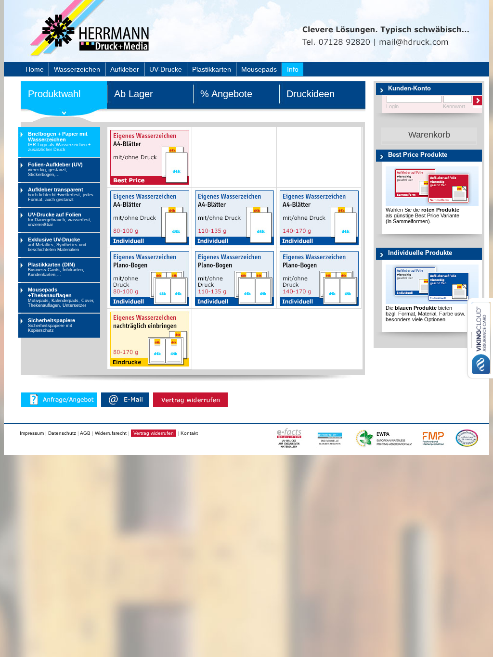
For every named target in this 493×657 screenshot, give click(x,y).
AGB (85, 433)
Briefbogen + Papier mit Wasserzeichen (59, 141)
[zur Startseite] (113, 46)
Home (35, 69)
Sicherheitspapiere (51, 325)
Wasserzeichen (77, 69)
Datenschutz (62, 433)
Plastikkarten (211, 69)
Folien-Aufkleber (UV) (55, 169)
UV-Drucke (165, 69)
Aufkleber (124, 69)
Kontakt (189, 433)
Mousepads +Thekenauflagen (61, 297)
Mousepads (259, 69)
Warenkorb (429, 134)
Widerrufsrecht (111, 433)
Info (292, 69)
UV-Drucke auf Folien (59, 219)
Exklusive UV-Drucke (57, 244)
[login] (479, 102)
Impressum (32, 433)
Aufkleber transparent (60, 194)
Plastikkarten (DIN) (56, 269)
